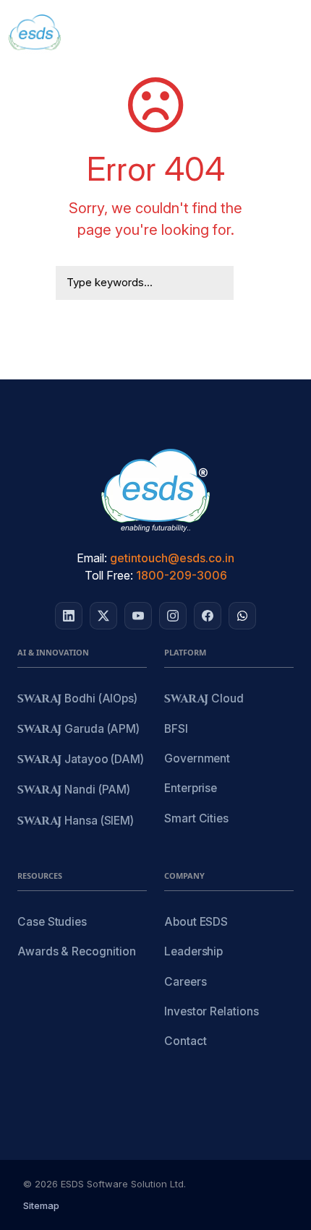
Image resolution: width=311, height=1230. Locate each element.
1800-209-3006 (181, 575)
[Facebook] (207, 615)
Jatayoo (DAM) (80, 759)
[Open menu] (286, 35)
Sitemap (41, 1205)
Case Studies (52, 922)
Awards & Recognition (76, 951)
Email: (92, 558)
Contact (185, 1041)
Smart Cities (196, 818)
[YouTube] (138, 615)
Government (197, 758)
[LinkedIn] (68, 615)
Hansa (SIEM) (75, 821)
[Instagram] (173, 615)
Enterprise (190, 788)
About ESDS (196, 922)
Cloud (204, 699)
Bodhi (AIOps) (77, 699)
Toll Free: (109, 575)
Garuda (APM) (78, 729)
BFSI (176, 729)
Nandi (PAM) (73, 790)
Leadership (193, 951)
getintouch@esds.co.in (172, 558)
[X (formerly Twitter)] (103, 615)
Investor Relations (211, 1011)
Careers (185, 982)
